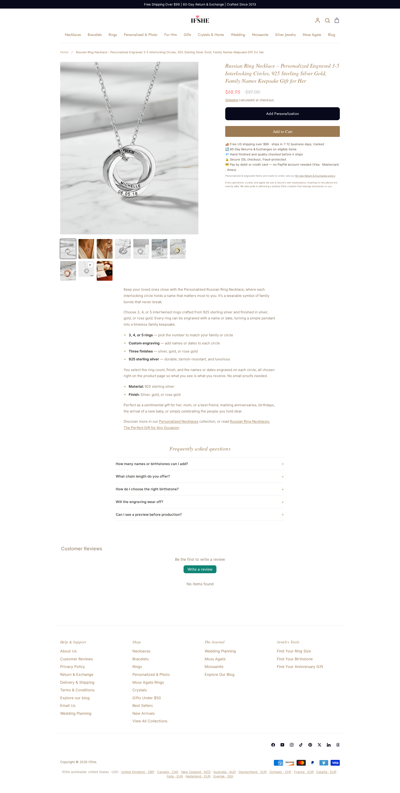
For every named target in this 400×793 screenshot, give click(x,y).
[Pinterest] (310, 744)
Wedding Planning (75, 713)
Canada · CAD (167, 772)
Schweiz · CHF (280, 772)
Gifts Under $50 (146, 697)
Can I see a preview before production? (149, 514)
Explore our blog (75, 697)
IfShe (92, 762)
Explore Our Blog (219, 674)
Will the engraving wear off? (139, 502)
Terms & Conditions (77, 690)
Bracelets (95, 34)
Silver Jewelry (285, 34)
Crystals (139, 690)
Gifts (187, 34)
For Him (170, 34)
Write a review (200, 569)
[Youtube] (282, 744)
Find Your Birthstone (295, 659)
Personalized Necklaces (178, 421)
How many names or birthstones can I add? (152, 464)
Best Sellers (142, 705)
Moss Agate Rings (148, 682)
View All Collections (149, 721)
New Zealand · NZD (196, 772)
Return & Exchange (76, 674)
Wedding (238, 34)
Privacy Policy (72, 666)
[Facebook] (273, 744)
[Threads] (338, 744)
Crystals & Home (211, 34)
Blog (331, 34)
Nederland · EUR (198, 776)
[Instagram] (291, 744)
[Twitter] (319, 744)
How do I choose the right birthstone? (147, 489)
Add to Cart (282, 131)
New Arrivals (143, 713)
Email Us (67, 705)
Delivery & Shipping (77, 682)
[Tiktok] (301, 744)
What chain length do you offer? (143, 476)
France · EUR (304, 772)
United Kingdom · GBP (137, 772)
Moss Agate (312, 34)
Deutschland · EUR (253, 772)
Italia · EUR (175, 776)
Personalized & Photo (140, 34)
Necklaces (73, 34)
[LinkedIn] (328, 744)
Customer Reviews (76, 659)
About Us (68, 651)
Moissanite (260, 34)
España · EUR (326, 772)
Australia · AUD (224, 772)
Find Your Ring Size (294, 651)
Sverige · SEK (223, 776)
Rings (113, 34)
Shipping (231, 100)
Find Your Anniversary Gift (300, 666)
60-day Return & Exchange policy (315, 175)
